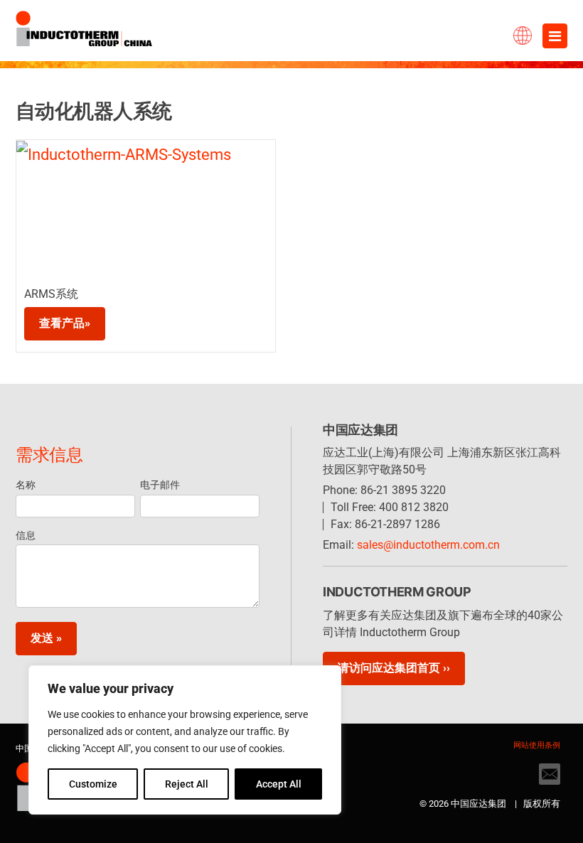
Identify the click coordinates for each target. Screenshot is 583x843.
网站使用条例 (536, 745)
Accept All (278, 784)
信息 (26, 535)
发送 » (46, 638)
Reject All (186, 784)
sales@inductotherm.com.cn (428, 545)
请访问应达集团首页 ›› (394, 668)
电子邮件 (160, 484)
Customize (93, 784)
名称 (26, 484)
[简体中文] (494, 32)
